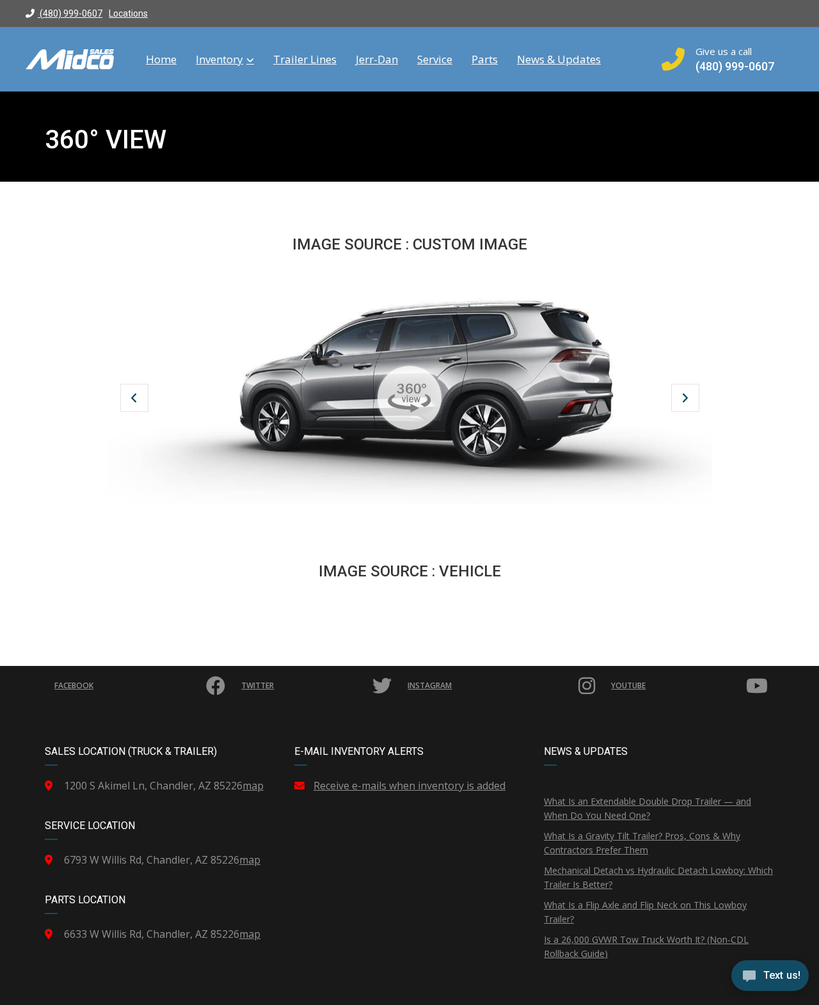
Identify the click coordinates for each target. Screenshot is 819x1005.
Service (434, 59)
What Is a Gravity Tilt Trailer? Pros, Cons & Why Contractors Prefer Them (642, 843)
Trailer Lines (305, 59)
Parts (485, 59)
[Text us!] (770, 979)
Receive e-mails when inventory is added (409, 786)
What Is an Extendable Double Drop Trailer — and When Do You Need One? (647, 808)
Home (161, 59)
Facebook (73, 685)
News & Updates (559, 59)
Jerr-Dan (377, 59)
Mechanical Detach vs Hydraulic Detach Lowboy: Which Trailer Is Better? (658, 877)
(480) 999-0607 (70, 13)
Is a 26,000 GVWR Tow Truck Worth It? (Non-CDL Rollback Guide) (646, 946)
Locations (128, 13)
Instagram (430, 685)
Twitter (257, 685)
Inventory (219, 59)
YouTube (628, 685)
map (253, 786)
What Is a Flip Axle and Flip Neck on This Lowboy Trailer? (645, 912)
